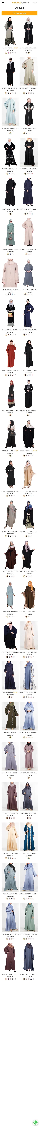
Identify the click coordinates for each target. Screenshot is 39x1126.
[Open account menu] (33, 2)
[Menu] (3, 2)
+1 (15, 93)
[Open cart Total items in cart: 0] (36, 2)
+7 (15, 53)
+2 (15, 294)
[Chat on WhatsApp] (35, 1122)
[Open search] (6, 2)
